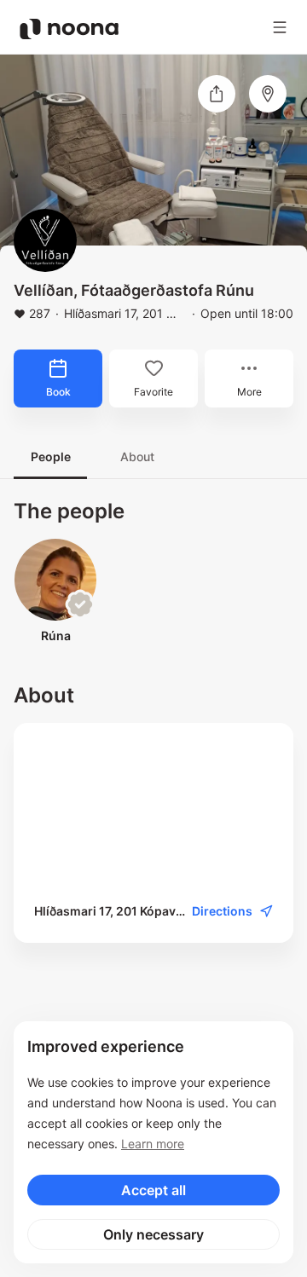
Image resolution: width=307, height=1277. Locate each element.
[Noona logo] (69, 29)
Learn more (152, 1143)
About (137, 456)
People (51, 456)
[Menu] (279, 27)
